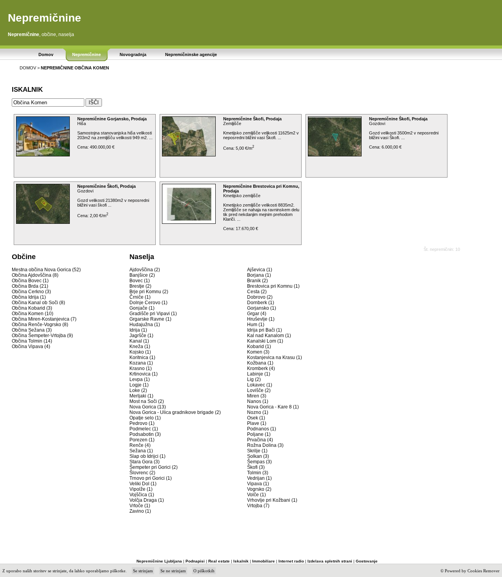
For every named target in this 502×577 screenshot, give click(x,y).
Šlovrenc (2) (142, 472)
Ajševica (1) (259, 269)
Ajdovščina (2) (144, 269)
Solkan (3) (258, 456)
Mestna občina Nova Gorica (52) (46, 269)
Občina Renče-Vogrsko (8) (40, 324)
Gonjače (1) (142, 308)
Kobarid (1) (259, 346)
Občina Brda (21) (30, 286)
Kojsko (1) (140, 352)
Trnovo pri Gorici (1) (150, 478)
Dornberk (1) (260, 302)
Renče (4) (140, 445)
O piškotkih (204, 570)
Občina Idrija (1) (29, 297)
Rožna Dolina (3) (265, 445)
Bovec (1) (139, 280)
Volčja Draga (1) (146, 500)
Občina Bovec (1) (30, 280)
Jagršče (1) (141, 335)
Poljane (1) (259, 434)
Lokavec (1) (259, 385)
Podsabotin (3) (145, 434)
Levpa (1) (139, 379)
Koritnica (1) (142, 357)
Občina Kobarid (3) (32, 308)
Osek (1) (256, 418)
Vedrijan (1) (259, 478)
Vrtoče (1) (139, 505)
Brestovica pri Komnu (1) (273, 286)
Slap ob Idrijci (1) (147, 456)
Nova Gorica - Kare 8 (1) (273, 407)
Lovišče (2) (259, 390)
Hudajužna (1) (144, 324)
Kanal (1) (139, 341)
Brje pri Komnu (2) (148, 291)
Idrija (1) (138, 330)
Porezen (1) (142, 440)
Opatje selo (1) (145, 418)
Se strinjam (143, 570)
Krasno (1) (140, 368)
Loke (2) (138, 390)
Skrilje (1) (257, 451)
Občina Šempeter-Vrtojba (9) (42, 335)
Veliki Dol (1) (142, 483)
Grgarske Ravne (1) (150, 319)
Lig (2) (254, 379)
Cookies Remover (483, 570)
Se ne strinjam (173, 570)
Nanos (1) (257, 401)
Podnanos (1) (261, 429)
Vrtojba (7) (258, 505)
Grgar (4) (256, 313)
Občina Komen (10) (32, 313)
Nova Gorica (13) (147, 407)
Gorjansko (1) (261, 308)
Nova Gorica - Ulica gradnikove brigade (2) (175, 412)
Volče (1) (256, 494)
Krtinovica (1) (143, 374)
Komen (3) (258, 352)
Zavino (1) (140, 511)
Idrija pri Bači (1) (264, 330)
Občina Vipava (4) (31, 346)
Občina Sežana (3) (32, 330)
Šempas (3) (259, 462)
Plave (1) (256, 423)
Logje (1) (139, 385)
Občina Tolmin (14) (32, 341)
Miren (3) (256, 396)
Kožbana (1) (260, 363)
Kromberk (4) (261, 368)
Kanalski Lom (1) (265, 341)
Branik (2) (257, 280)
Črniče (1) (140, 297)
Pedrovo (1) (142, 423)
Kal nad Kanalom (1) (269, 335)
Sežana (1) (141, 451)
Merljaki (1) (141, 396)
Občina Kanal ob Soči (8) (38, 302)
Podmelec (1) (143, 429)
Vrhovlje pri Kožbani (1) (272, 500)
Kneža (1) (139, 346)
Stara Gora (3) (144, 462)
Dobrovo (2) (260, 297)
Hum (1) (255, 324)
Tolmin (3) (257, 472)
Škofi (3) (256, 467)
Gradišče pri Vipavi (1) (153, 313)
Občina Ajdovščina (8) (35, 275)
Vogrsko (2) (259, 489)
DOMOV (28, 67)
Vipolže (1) (141, 489)
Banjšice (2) (142, 275)
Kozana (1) (141, 363)
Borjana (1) (259, 275)
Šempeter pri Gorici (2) (153, 467)
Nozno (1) (257, 412)
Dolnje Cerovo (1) (148, 302)
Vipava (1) (258, 483)
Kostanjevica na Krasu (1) (274, 357)
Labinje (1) (258, 374)
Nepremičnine (44, 18)
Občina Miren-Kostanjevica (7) (44, 319)
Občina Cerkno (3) (31, 291)
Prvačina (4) (260, 440)
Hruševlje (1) (261, 319)
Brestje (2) (140, 286)
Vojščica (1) (141, 494)
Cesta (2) (257, 291)
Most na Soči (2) (146, 401)
